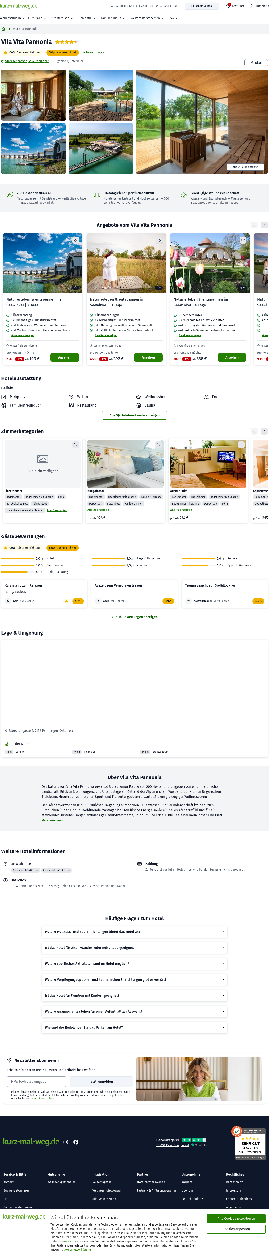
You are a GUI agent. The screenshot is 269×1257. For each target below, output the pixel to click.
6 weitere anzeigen (22, 335)
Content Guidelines (239, 1199)
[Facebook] (75, 1142)
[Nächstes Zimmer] (264, 431)
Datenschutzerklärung (42, 1098)
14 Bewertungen (93, 52)
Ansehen (64, 357)
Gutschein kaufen (201, 6)
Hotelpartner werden (151, 1182)
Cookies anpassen (71, 1241)
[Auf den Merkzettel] (75, 240)
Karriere (187, 1182)
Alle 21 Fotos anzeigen (245, 167)
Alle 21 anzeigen (98, 510)
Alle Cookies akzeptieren (236, 1218)
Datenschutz (234, 1182)
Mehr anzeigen (52, 820)
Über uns (188, 1190)
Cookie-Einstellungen (17, 1207)
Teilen (258, 62)
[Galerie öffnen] (33, 95)
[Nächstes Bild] (75, 263)
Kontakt (8, 1182)
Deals (173, 18)
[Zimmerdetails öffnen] (75, 444)
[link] (42, 299)
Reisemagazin (101, 1182)
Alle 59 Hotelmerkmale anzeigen (134, 415)
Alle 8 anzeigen (57, 510)
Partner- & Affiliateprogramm (156, 1190)
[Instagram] (65, 1142)
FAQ (5, 1199)
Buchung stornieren (16, 1190)
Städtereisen (60, 18)
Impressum (233, 1190)
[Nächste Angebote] (264, 225)
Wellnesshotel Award (106, 1190)
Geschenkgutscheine (62, 1182)
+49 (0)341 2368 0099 (126, 6)
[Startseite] (3, 29)
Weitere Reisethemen (145, 18)
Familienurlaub (111, 18)
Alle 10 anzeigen (181, 510)
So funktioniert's (193, 1199)
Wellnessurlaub (10, 18)
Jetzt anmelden (101, 1082)
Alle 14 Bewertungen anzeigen (135, 617)
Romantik (85, 18)
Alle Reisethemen (104, 1199)
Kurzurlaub (35, 18)
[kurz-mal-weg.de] (18, 6)
